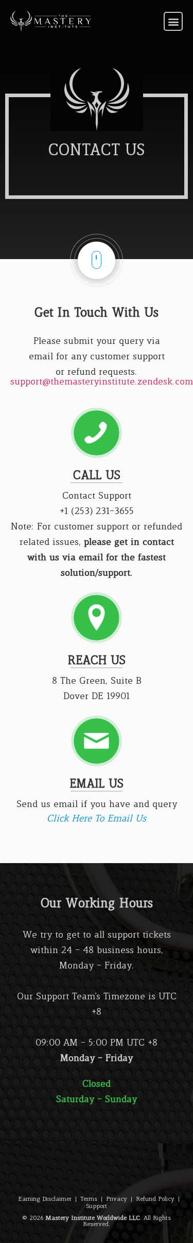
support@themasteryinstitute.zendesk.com (101, 382)
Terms (88, 1199)
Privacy (116, 1199)
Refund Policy (155, 1199)
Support (96, 1206)
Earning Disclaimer (45, 1199)
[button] (173, 21)
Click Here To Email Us (96, 819)
